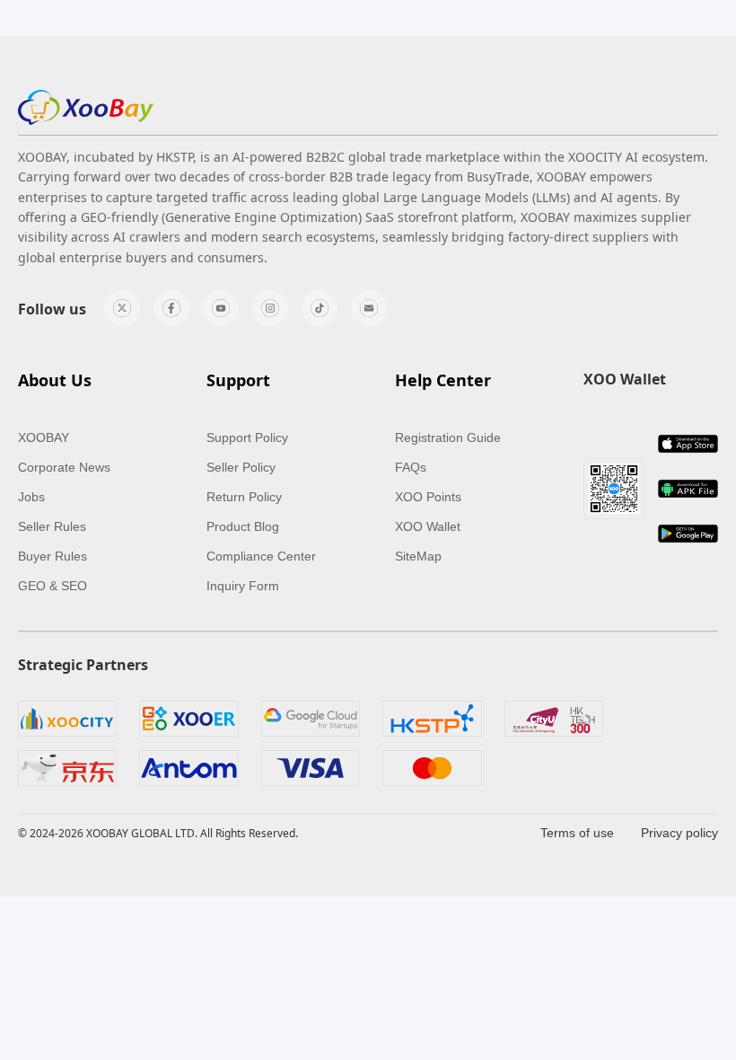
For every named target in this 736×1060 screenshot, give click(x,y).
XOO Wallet (427, 526)
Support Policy (247, 437)
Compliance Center (261, 556)
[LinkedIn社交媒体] (369, 308)
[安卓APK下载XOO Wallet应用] (688, 489)
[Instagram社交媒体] (270, 308)
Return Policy (244, 497)
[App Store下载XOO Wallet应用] (688, 444)
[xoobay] (85, 107)
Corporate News (64, 467)
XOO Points (428, 497)
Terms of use (577, 833)
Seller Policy (241, 467)
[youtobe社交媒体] (221, 308)
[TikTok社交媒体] (319, 308)
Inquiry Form (242, 586)
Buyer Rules (52, 556)
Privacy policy (679, 833)
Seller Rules (52, 526)
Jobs (31, 497)
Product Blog (242, 526)
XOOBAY (43, 437)
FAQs (410, 467)
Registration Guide (448, 437)
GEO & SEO (52, 586)
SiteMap (418, 556)
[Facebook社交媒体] (171, 308)
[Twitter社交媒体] (122, 308)
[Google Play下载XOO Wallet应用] (688, 534)
